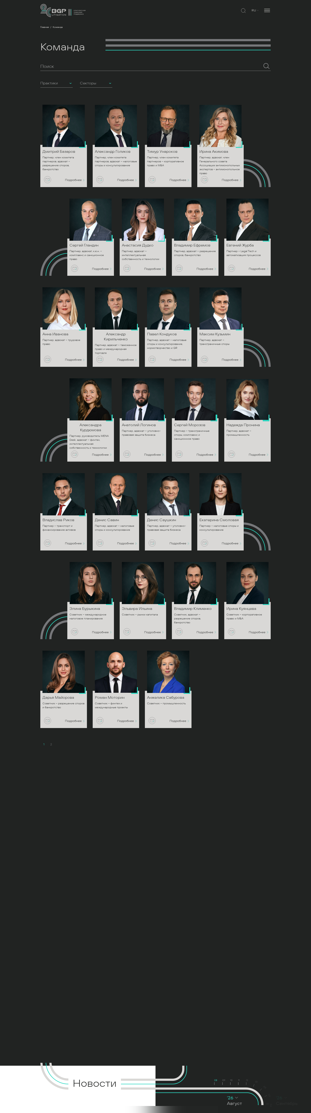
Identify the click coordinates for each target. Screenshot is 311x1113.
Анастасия (138, 245)
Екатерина (219, 520)
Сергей (83, 245)
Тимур (162, 151)
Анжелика (165, 697)
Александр (112, 151)
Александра (91, 427)
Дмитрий (58, 151)
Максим (214, 334)
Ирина (213, 151)
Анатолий (139, 425)
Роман (110, 697)
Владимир (192, 245)
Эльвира (137, 608)
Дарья (58, 697)
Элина (84, 608)
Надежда (243, 425)
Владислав (58, 520)
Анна (55, 334)
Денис (107, 520)
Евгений (240, 245)
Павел (162, 334)
